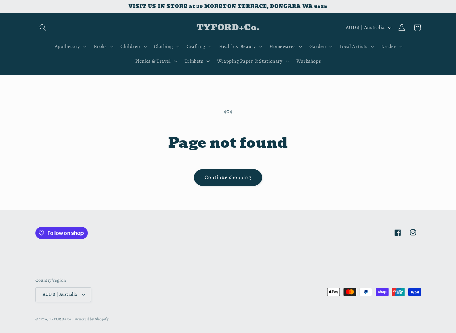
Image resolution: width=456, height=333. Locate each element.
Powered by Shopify (91, 319)
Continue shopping (228, 177)
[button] (43, 27)
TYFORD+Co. (61, 319)
